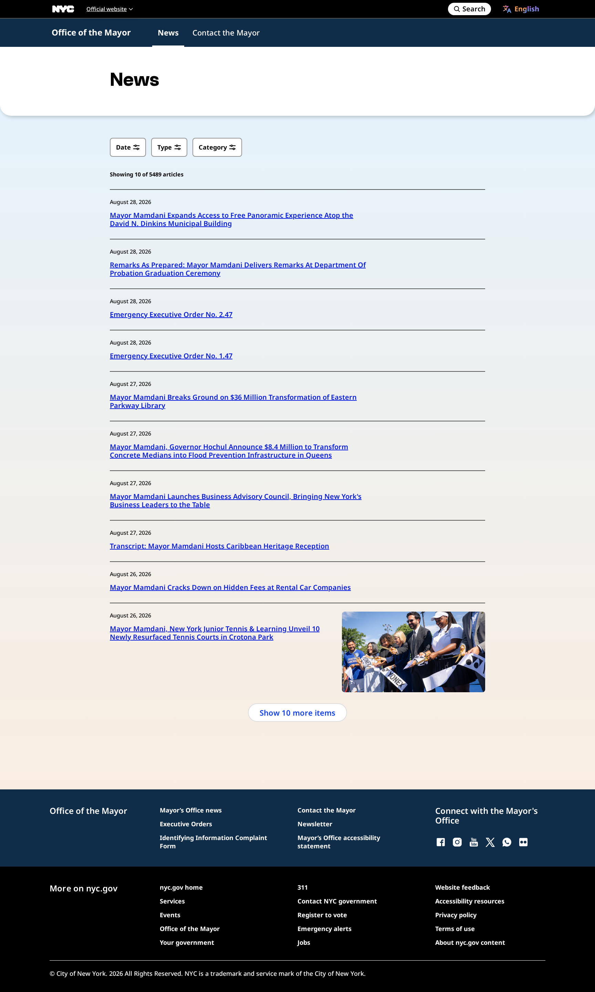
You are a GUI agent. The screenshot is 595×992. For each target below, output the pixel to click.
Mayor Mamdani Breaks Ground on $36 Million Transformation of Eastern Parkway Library (233, 401)
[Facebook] (440, 842)
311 (303, 887)
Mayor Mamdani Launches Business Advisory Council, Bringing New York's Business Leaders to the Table (236, 500)
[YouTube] (473, 842)
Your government (187, 942)
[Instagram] (457, 842)
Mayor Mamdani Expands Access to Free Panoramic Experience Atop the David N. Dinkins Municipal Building (231, 219)
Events (170, 915)
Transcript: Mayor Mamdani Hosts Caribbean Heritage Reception (219, 546)
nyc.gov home (181, 887)
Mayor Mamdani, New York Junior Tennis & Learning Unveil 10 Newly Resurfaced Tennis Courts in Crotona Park (215, 633)
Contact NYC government (337, 901)
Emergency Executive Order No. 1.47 (171, 356)
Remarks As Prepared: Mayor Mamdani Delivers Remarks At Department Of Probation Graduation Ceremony (238, 269)
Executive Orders (186, 824)
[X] (490, 842)
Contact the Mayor (226, 32)
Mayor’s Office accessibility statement (339, 842)
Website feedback (462, 887)
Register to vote (322, 915)
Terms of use (455, 928)
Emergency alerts (325, 928)
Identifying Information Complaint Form (213, 842)
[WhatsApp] (506, 842)
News (168, 32)
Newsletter (315, 824)
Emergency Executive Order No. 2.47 (171, 314)
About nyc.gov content (470, 942)
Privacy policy (456, 915)
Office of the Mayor (91, 32)
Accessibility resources (469, 901)
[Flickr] (523, 842)
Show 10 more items (297, 712)
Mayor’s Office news (191, 810)
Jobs (304, 942)
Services (172, 901)
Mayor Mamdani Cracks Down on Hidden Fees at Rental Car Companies (230, 587)
